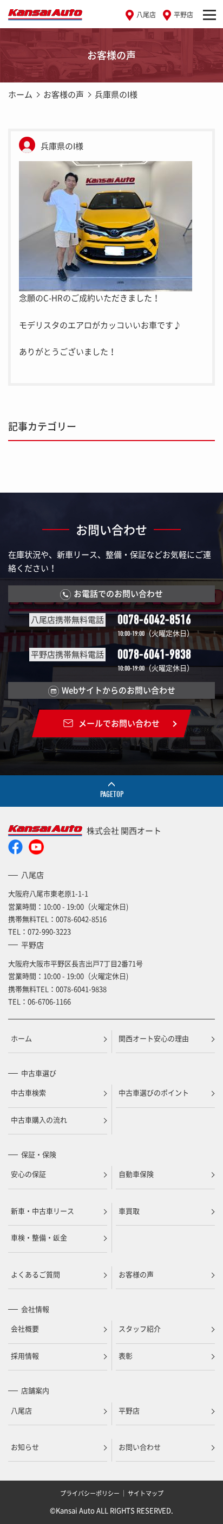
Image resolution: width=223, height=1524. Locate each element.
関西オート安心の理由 (154, 1038)
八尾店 (146, 15)
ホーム (20, 94)
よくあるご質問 (35, 1274)
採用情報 (25, 1355)
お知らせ (25, 1447)
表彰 (126, 1355)
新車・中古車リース (42, 1211)
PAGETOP (111, 794)
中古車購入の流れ (39, 1119)
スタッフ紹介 (140, 1328)
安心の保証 (28, 1174)
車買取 (129, 1211)
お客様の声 (63, 94)
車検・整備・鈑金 (39, 1237)
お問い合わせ (140, 1447)
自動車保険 (136, 1174)
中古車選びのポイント (154, 1092)
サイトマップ (145, 1493)
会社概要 (25, 1328)
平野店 (183, 15)
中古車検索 (28, 1092)
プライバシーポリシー (90, 1493)
